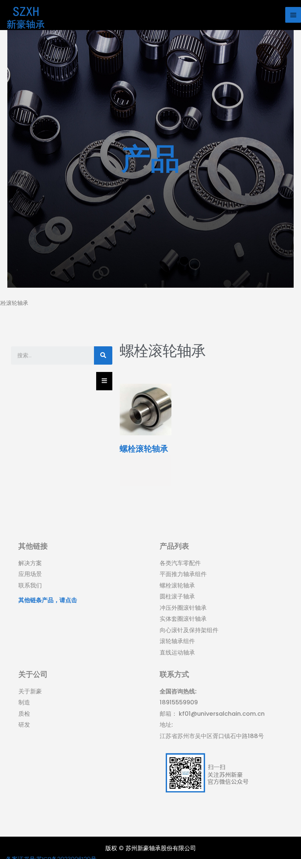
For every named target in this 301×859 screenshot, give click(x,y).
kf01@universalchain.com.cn (221, 713)
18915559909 (179, 702)
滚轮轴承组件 (177, 641)
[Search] (103, 355)
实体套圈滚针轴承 (183, 619)
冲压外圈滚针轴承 (183, 608)
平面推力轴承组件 (183, 574)
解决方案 (30, 563)
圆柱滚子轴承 (177, 596)
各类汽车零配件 (180, 563)
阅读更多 (145, 470)
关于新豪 (30, 691)
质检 (24, 713)
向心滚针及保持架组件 (189, 630)
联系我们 (30, 585)
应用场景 (30, 574)
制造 (24, 702)
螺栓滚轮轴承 (177, 585)
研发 (24, 724)
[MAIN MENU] (293, 15)
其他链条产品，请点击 (47, 600)
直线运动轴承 (177, 652)
